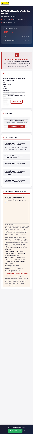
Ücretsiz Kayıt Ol (16, 430)
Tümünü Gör (17, 101)
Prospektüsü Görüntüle (17, 126)
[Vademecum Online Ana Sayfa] (5, 3)
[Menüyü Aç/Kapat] (30, 3)
